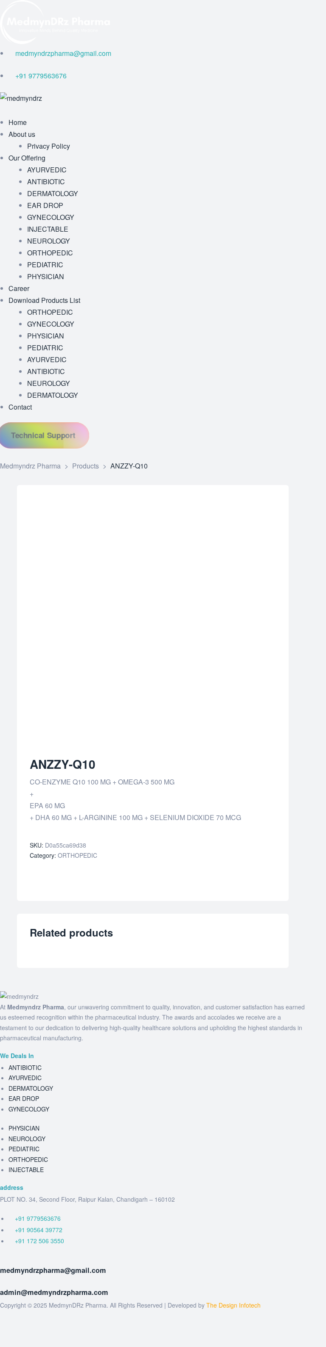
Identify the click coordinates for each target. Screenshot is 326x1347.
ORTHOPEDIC (77, 855)
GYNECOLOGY (28, 1109)
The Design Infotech (233, 1305)
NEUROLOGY (26, 1138)
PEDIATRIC (23, 1149)
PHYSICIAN (23, 1128)
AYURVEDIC (25, 1077)
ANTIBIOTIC (25, 1067)
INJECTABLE (26, 1169)
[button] (43, 435)
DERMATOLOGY (30, 1088)
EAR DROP (23, 1098)
